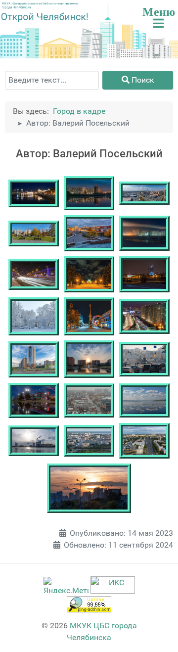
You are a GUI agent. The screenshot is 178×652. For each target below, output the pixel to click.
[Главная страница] (44, 17)
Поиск (142, 80)
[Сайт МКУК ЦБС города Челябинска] (40, 5)
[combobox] (52, 80)
